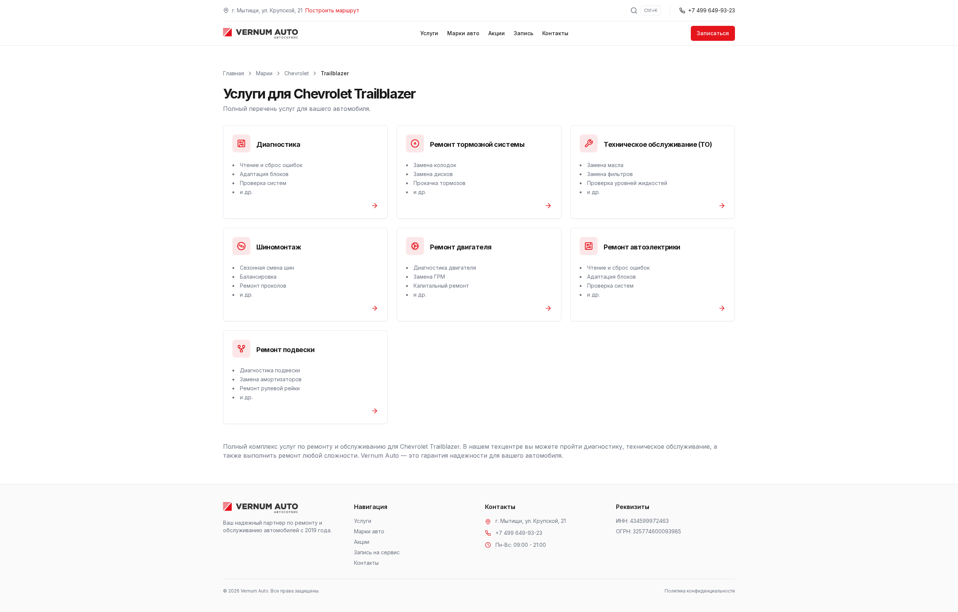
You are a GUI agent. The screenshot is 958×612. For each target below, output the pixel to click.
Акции (496, 33)
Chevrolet (296, 73)
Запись (523, 33)
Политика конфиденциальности (700, 591)
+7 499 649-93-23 (518, 533)
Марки (264, 73)
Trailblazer (335, 73)
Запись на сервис (377, 552)
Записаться (713, 33)
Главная (233, 73)
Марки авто (463, 33)
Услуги (429, 33)
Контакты (555, 33)
